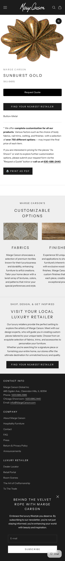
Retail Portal (9, 472)
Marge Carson (14, 69)
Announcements (12, 451)
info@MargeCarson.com (23, 402)
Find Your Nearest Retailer (32, 106)
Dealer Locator (11, 466)
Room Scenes (10, 477)
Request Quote (32, 92)
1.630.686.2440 (33, 398)
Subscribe (32, 549)
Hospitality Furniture (13, 423)
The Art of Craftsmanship (16, 483)
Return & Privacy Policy (15, 445)
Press (6, 440)
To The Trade (10, 488)
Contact (7, 429)
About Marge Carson (14, 418)
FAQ (5, 434)
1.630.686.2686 (19, 394)
